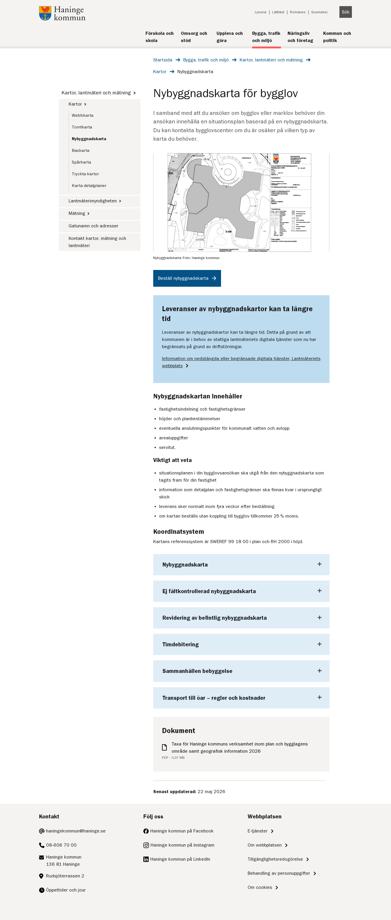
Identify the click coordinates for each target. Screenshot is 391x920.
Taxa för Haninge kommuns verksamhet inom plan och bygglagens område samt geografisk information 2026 (240, 748)
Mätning (77, 213)
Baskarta (80, 150)
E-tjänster (258, 831)
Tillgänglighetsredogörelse (275, 859)
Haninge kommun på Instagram (182, 845)
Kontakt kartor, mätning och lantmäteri (97, 242)
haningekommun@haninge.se (76, 831)
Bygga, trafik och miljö (206, 59)
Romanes (298, 12)
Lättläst (278, 12)
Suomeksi (319, 12)
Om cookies (260, 887)
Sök (346, 12)
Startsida (162, 59)
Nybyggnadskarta (89, 139)
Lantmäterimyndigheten (93, 200)
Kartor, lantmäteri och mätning (271, 59)
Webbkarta (82, 115)
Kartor (160, 71)
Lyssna (260, 12)
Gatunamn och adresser (93, 225)
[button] (241, 564)
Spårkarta (81, 162)
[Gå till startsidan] (62, 18)
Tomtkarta (82, 127)
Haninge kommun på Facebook (182, 831)
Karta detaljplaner (89, 186)
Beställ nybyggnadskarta (183, 278)
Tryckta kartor (85, 174)
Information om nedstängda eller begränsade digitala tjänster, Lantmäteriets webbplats (241, 362)
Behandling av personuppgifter (279, 873)
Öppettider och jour (66, 890)
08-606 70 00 (61, 845)
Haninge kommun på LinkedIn (180, 859)
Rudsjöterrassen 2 (65, 875)
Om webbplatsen (265, 845)
